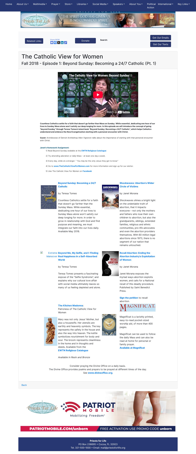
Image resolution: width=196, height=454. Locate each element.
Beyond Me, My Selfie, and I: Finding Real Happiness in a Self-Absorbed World (78, 256)
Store (68, 4)
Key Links (183, 4)
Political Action (151, 6)
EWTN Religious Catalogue (93, 151)
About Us (22, 4)
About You (135, 4)
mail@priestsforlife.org (113, 447)
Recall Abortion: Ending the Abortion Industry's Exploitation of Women (137, 256)
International (164, 4)
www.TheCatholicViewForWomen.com (72, 166)
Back (24, 385)
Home (9, 4)
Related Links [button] (34, 41)
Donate (85, 40)
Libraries (81, 4)
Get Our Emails (161, 37)
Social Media (99, 4)
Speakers (118, 4)
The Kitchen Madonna (70, 305)
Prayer (54, 4)
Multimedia (39, 4)
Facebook (87, 171)
